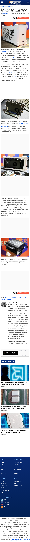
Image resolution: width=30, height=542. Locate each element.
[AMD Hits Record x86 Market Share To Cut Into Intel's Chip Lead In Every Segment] (15, 373)
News (9, 6)
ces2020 (3, 299)
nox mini (8, 299)
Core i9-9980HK (12, 72)
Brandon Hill (12, 303)
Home (2, 462)
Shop (15, 483)
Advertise (3, 483)
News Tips (4, 485)
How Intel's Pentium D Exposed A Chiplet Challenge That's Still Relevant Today (13, 407)
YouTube (6, 504)
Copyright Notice (25, 539)
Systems (16, 464)
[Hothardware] (15, 2)
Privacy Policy (5, 490)
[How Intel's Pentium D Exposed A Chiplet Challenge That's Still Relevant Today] (15, 397)
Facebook (6, 502)
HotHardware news (23, 352)
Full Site (3, 471)
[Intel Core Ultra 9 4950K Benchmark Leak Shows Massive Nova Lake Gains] (15, 420)
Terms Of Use (15, 541)
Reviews (3, 464)
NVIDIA (21, 123)
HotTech (3, 492)
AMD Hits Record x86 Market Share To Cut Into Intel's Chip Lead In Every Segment (14, 383)
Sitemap (3, 473)
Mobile (16, 467)
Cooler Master (13, 57)
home (3, 6)
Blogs (2, 469)
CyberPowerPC (5, 51)
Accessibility (17, 481)
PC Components (18, 462)
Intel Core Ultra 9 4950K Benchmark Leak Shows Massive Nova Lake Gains (13, 431)
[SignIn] (3, 2)
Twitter (5, 500)
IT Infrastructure (18, 469)
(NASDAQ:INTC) (21, 297)
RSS (5, 506)
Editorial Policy (18, 485)
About (2, 481)
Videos (16, 473)
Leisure (16, 471)
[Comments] (14, 18)
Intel (15, 76)
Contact (3, 488)
